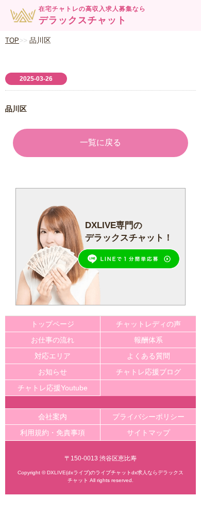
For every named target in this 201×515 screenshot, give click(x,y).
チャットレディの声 (148, 324)
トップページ (52, 324)
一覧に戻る (100, 142)
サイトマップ (148, 432)
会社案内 (52, 417)
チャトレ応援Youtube (53, 388)
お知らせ (52, 372)
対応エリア (53, 356)
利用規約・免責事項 (52, 432)
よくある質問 (148, 356)
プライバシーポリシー (148, 417)
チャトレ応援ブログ (148, 372)
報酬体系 (148, 340)
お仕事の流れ (52, 340)
